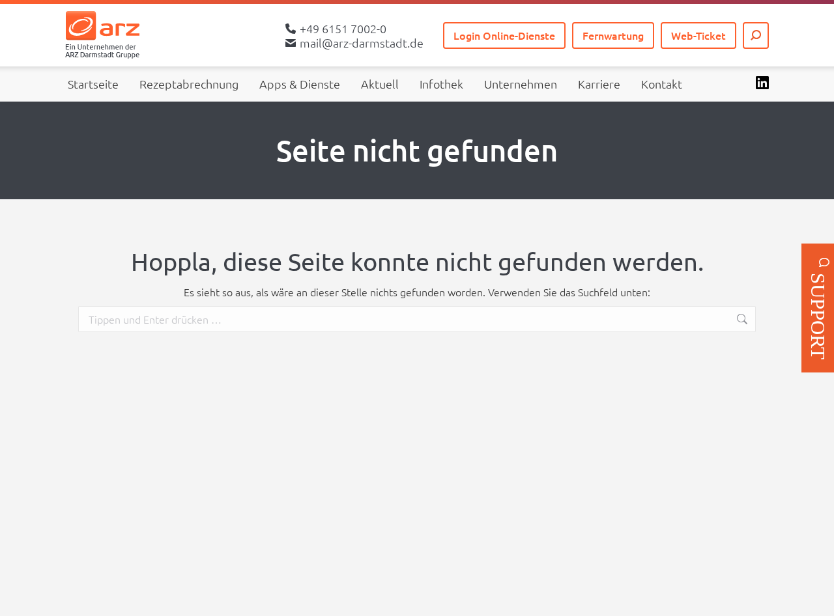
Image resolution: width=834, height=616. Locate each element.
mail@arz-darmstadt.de (362, 43)
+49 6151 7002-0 (343, 28)
